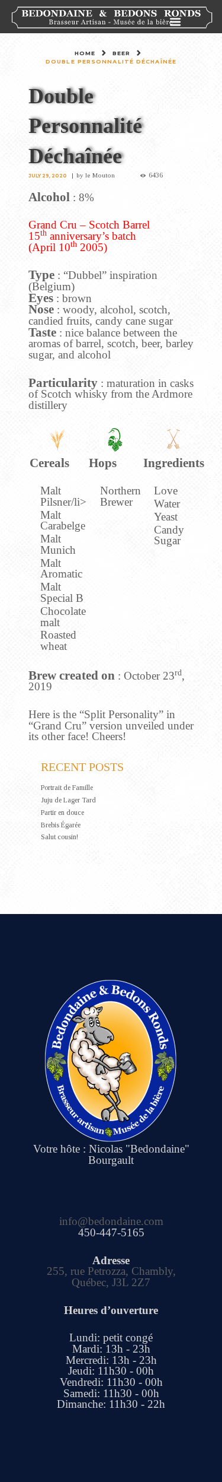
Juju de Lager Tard (68, 800)
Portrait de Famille (67, 787)
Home (85, 53)
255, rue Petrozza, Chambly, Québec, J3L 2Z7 (111, 1277)
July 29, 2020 (47, 176)
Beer (121, 53)
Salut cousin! (59, 837)
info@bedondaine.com (111, 1221)
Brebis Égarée (61, 825)
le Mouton (100, 175)
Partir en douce (62, 812)
